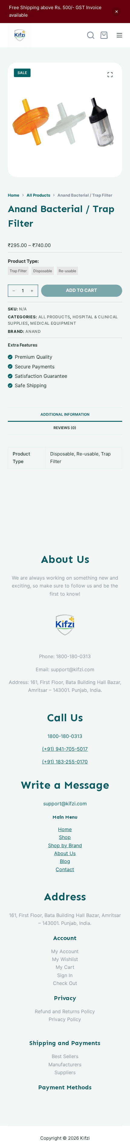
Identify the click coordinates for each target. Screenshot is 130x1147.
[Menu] (119, 35)
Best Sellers (65, 1056)
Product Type (22, 261)
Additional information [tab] (65, 414)
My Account (65, 951)
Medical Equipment (53, 323)
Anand (33, 331)
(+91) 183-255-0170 (65, 762)
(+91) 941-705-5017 (65, 749)
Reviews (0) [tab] (65, 427)
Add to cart (81, 290)
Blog (65, 861)
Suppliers (65, 1072)
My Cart (65, 967)
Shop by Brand (65, 845)
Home (65, 829)
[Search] (90, 35)
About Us (65, 853)
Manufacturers (64, 1064)
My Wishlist (65, 959)
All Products (54, 316)
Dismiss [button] (116, 11)
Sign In (65, 975)
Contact (65, 869)
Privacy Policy (65, 1019)
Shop (65, 837)
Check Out (65, 983)
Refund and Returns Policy (65, 1011)
